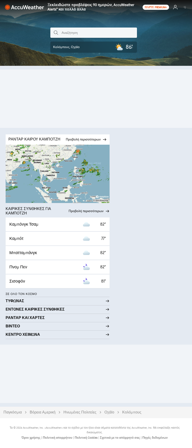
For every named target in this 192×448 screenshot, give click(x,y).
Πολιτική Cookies (86, 438)
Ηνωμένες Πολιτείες (79, 412)
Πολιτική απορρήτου (58, 438)
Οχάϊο (109, 412)
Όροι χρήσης (31, 438)
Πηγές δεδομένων (155, 438)
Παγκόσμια (13, 412)
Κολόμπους (131, 412)
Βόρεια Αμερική (42, 412)
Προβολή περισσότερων (86, 211)
